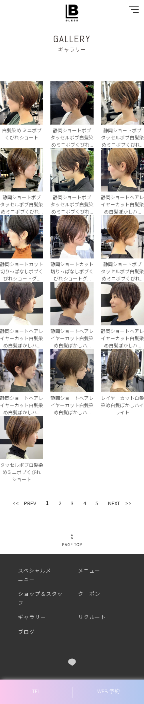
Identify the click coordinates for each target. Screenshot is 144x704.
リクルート (92, 617)
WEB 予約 (108, 691)
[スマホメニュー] (132, 11)
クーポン (89, 593)
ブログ (26, 631)
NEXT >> (120, 503)
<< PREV (24, 503)
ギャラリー (32, 617)
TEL (36, 691)
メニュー (89, 570)
